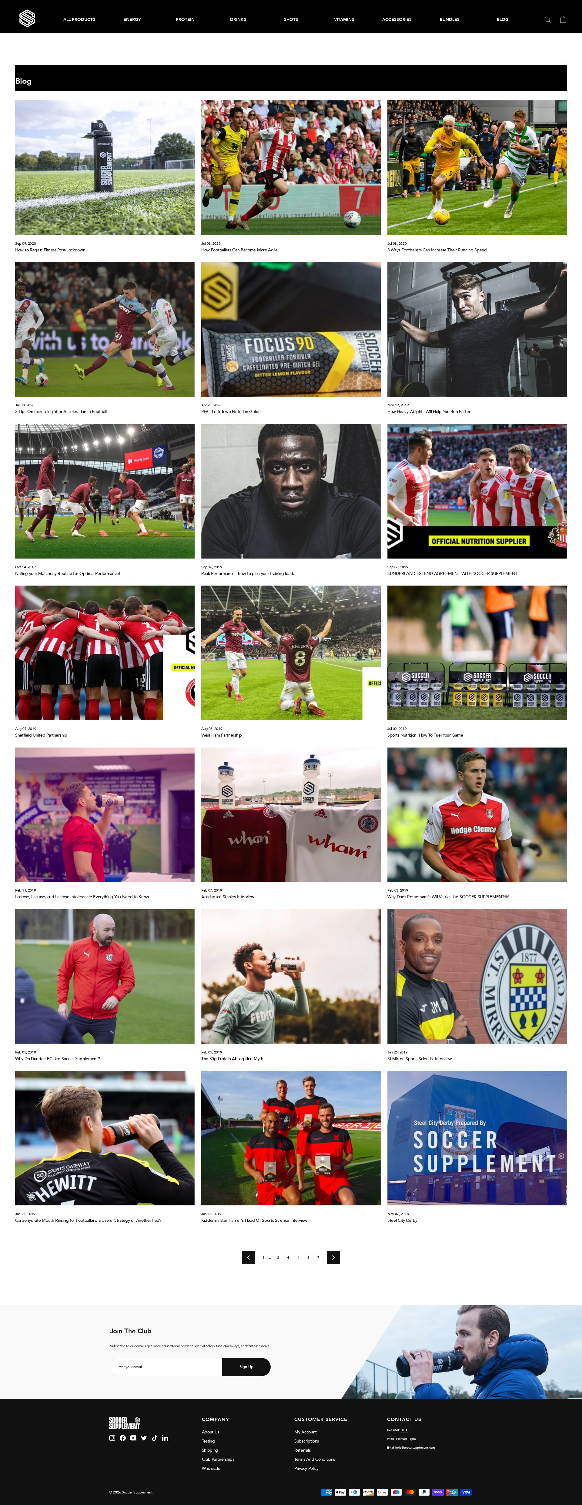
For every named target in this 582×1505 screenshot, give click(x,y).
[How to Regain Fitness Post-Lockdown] (105, 167)
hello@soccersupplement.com (415, 1448)
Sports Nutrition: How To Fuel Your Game (425, 735)
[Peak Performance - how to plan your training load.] (291, 491)
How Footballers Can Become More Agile (239, 250)
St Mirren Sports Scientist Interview (419, 1059)
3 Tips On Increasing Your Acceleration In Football (61, 412)
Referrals (302, 1450)
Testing (208, 1441)
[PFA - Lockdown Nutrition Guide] (291, 329)
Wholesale (211, 1468)
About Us (210, 1432)
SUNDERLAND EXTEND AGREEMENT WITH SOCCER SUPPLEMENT (452, 573)
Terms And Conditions (314, 1459)
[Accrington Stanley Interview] (291, 814)
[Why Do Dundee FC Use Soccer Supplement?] (105, 976)
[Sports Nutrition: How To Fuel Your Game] (477, 653)
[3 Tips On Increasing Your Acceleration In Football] (105, 329)
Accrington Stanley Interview (227, 897)
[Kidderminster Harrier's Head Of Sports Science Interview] (291, 1138)
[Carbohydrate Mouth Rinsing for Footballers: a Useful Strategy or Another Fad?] (105, 1138)
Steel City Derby (402, 1220)
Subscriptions (306, 1441)
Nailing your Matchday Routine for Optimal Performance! (67, 573)
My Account (305, 1432)
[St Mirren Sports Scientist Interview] (477, 976)
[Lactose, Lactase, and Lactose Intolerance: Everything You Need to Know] (105, 814)
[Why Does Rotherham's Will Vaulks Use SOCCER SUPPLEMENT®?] (477, 814)
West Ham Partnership (221, 735)
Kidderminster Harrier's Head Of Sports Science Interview (254, 1220)
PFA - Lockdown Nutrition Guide (231, 412)
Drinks (238, 19)
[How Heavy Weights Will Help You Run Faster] (477, 329)
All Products (79, 19)
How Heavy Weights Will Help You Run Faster (428, 412)
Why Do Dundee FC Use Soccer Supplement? (57, 1059)
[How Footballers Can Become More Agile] (291, 167)
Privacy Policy (306, 1468)
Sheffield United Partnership (41, 735)
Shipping (210, 1450)
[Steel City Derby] (477, 1138)
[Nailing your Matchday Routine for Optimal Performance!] (105, 491)
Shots (291, 19)
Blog (503, 19)
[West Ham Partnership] (291, 653)
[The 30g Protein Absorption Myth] (291, 976)
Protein (185, 19)
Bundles (450, 19)
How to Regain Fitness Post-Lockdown (50, 250)
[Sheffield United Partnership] (105, 653)
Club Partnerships (218, 1459)
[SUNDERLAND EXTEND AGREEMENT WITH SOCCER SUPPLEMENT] (477, 491)
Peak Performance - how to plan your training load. (247, 573)
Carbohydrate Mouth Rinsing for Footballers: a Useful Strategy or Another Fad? (88, 1220)
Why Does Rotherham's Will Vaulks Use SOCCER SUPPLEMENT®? (448, 897)
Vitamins (344, 19)
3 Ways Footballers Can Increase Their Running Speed (437, 250)
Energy (132, 19)
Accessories (397, 19)
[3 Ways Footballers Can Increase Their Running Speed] (477, 167)
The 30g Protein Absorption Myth (232, 1059)
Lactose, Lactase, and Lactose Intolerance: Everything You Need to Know (82, 897)
